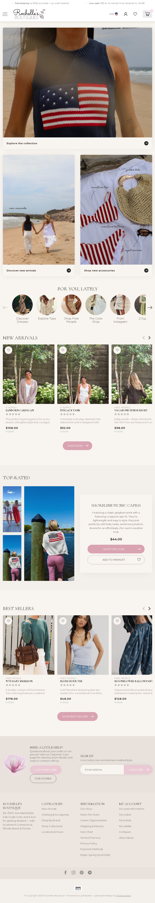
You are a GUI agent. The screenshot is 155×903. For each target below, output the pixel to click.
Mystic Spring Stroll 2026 (95, 854)
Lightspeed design (103, 895)
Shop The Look (113, 549)
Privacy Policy (88, 843)
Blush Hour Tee (71, 681)
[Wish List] (135, 14)
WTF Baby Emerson (19, 681)
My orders (125, 814)
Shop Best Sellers (75, 716)
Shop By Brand (51, 820)
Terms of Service (90, 837)
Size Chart (86, 831)
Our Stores (43, 778)
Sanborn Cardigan (20, 410)
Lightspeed (85, 895)
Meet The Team (89, 814)
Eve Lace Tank (70, 410)
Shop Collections (52, 826)
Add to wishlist (114, 559)
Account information (131, 808)
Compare (125, 831)
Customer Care (46, 769)
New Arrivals (49, 808)
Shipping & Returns (91, 826)
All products (126, 837)
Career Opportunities (93, 820)
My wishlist (125, 826)
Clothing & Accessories (55, 814)
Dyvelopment (123, 895)
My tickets (125, 820)
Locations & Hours (52, 831)
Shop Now (75, 445)
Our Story (86, 808)
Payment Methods (91, 849)
